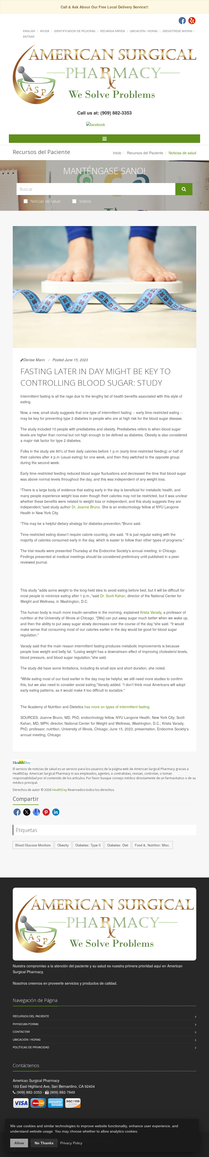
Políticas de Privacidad (31, 1047)
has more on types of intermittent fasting (116, 706)
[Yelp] (191, 20)
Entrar (28, 36)
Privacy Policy (71, 1143)
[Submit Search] (183, 189)
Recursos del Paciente (145, 152)
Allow (19, 1143)
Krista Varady (150, 612)
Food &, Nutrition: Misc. (152, 845)
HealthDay (59, 790)
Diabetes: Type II (88, 845)
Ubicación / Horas (144, 31)
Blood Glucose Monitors (33, 845)
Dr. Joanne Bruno (86, 506)
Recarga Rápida (112, 31)
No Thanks (44, 1143)
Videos (85, 201)
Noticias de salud (45, 201)
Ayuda (44, 31)
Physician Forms (25, 1024)
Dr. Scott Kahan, (113, 595)
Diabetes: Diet (117, 845)
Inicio (117, 152)
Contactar (21, 1031)
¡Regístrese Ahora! (177, 31)
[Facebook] (182, 20)
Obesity (63, 845)
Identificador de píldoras (74, 31)
